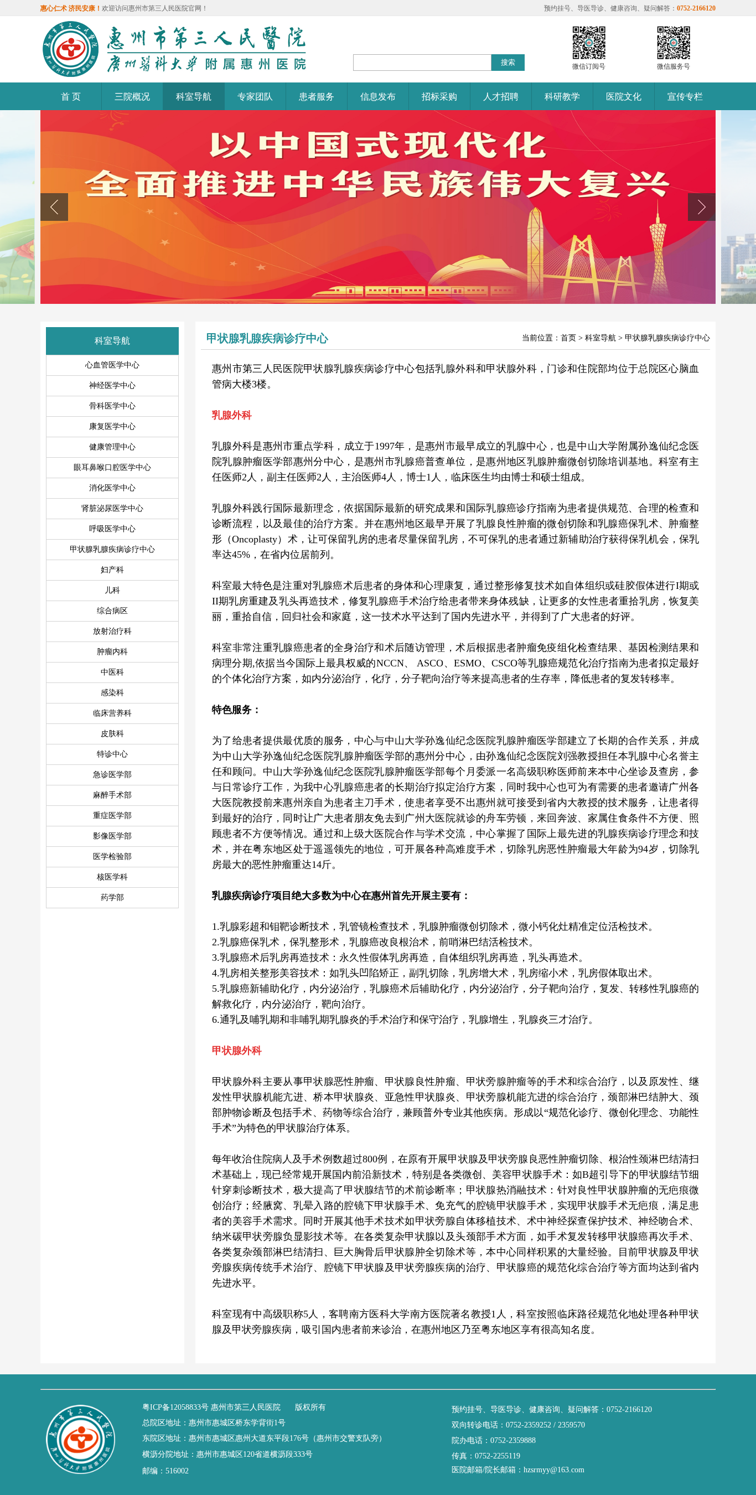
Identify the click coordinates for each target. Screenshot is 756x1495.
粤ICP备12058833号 (175, 1407)
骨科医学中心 (112, 406)
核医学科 (112, 877)
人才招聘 (501, 96)
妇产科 (112, 570)
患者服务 (316, 96)
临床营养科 (112, 713)
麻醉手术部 (112, 795)
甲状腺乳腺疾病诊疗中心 (112, 549)
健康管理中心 (112, 447)
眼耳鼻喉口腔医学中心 (112, 467)
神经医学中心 (112, 385)
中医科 (112, 672)
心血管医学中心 (112, 365)
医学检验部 (112, 856)
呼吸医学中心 (112, 529)
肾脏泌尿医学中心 (112, 508)
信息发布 (378, 96)
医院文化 (623, 96)
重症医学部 (112, 815)
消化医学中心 (112, 488)
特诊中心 (112, 754)
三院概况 (132, 96)
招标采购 (439, 96)
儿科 (112, 590)
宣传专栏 (685, 96)
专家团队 (255, 96)
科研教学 (562, 96)
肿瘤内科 (112, 652)
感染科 (112, 693)
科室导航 (193, 96)
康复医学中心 (112, 426)
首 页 (71, 96)
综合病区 (112, 611)
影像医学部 (112, 836)
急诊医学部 (112, 774)
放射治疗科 (112, 631)
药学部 (112, 897)
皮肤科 (112, 734)
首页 (568, 338)
